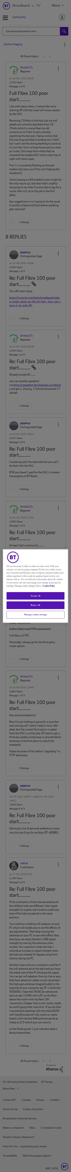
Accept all (35, 596)
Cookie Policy (48, 586)
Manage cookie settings (35, 614)
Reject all (35, 605)
